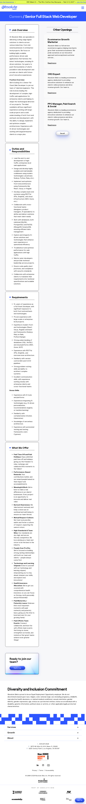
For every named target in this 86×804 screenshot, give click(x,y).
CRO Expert (54, 74)
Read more (52, 63)
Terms (41, 770)
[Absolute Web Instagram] (43, 765)
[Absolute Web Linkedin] (37, 765)
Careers (15, 16)
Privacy (34, 770)
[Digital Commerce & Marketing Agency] (12, 8)
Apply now (17, 668)
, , (44, 748)
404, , (44, 746)
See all (62, 133)
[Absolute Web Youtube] (48, 765)
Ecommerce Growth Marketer (58, 40)
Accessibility (49, 770)
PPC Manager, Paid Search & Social (62, 105)
